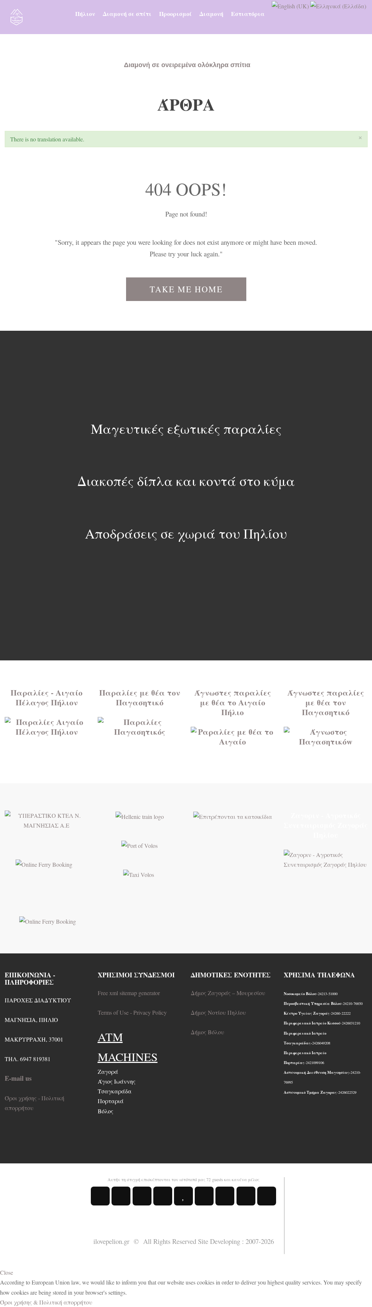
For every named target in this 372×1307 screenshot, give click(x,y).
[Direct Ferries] (44, 863)
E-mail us (18, 1078)
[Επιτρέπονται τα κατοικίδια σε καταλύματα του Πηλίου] (232, 815)
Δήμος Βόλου (207, 1032)
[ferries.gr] (47, 920)
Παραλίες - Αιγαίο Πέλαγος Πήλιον (46, 697)
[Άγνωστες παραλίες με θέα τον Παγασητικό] (326, 735)
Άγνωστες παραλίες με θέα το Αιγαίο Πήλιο (232, 702)
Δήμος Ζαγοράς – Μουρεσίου (228, 993)
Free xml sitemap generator (129, 993)
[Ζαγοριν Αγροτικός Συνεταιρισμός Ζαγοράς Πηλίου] (326, 858)
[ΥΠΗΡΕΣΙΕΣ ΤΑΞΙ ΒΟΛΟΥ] (138, 873)
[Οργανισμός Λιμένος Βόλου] (139, 844)
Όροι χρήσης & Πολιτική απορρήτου (46, 1302)
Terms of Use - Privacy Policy (132, 1012)
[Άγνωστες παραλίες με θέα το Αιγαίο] (233, 735)
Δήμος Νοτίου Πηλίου (218, 1012)
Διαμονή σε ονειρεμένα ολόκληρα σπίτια (187, 65)
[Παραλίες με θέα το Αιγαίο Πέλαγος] (47, 725)
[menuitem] (85, 14)
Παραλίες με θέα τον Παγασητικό (139, 697)
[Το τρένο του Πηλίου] (140, 815)
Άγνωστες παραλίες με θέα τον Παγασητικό (325, 702)
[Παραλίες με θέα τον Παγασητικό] (140, 725)
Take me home (186, 289)
